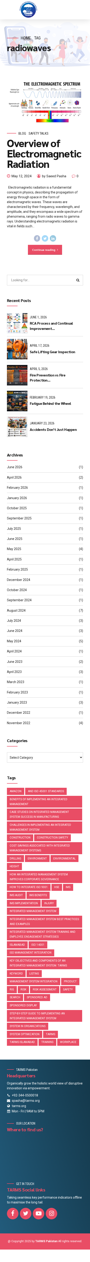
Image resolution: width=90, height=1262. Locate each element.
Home (26, 38)
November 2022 (18, 723)
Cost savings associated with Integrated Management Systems (40, 848)
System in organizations (27, 1026)
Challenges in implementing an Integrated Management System (40, 827)
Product (70, 981)
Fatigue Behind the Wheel (50, 403)
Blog (22, 133)
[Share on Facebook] (37, 238)
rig (12, 989)
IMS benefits (38, 895)
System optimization (24, 1034)
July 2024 (14, 620)
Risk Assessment (45, 989)
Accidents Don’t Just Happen (53, 429)
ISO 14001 (38, 944)
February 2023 (17, 692)
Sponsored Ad (37, 997)
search (15, 997)
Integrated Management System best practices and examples (44, 922)
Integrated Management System (33, 911)
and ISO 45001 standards (46, 791)
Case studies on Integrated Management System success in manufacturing (39, 814)
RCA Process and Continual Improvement (51, 326)
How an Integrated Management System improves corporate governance (39, 877)
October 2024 (17, 590)
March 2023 (15, 682)
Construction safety (52, 837)
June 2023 (14, 662)
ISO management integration (30, 952)
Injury (49, 903)
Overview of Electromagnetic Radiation (44, 153)
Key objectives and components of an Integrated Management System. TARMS (38, 963)
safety (68, 989)
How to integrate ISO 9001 (29, 887)
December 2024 (18, 580)
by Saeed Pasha (54, 176)
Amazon (15, 791)
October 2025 (17, 508)
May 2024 (14, 641)
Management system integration (33, 981)
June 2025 (14, 539)
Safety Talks (38, 133)
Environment (37, 858)
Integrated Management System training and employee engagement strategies (42, 934)
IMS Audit (16, 895)
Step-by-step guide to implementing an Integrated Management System (37, 1016)
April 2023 (14, 672)
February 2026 (17, 487)
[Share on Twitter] (45, 238)
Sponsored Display (23, 1005)
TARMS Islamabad (22, 1042)
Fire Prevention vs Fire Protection (47, 377)
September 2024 (19, 600)
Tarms (50, 1034)
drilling (15, 858)
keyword (16, 973)
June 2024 (14, 631)
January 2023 (17, 702)
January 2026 (17, 498)
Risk (23, 989)
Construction (20, 837)
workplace (68, 1042)
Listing (34, 973)
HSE (56, 887)
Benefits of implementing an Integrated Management (38, 802)
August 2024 (16, 610)
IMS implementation (24, 903)
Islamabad (17, 944)
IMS (68, 887)
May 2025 (14, 549)
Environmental (64, 858)
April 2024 (14, 651)
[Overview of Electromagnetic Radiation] (45, 102)
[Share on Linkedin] (53, 238)
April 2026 (14, 477)
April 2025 (14, 559)
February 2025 (17, 569)
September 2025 (19, 518)
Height (14, 866)
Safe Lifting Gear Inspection (52, 351)
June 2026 (14, 467)
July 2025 (14, 528)
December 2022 (18, 712)
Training (47, 1042)
